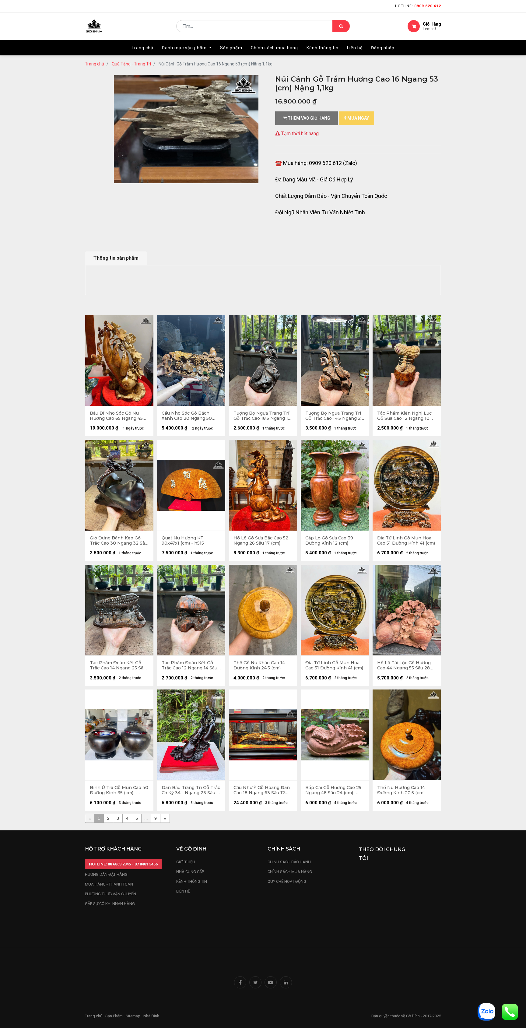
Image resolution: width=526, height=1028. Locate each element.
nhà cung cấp (190, 871)
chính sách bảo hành (289, 862)
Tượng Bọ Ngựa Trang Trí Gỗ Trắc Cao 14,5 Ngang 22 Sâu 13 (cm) (334, 416)
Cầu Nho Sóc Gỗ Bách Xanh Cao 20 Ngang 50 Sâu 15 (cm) (187, 416)
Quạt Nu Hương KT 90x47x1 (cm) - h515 (183, 540)
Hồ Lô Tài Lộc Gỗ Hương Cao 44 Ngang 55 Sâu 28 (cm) (404, 665)
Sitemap (133, 1016)
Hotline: (418, 6)
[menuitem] (142, 47)
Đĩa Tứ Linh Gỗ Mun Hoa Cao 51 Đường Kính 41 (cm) (406, 540)
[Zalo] (486, 1011)
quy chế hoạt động (287, 881)
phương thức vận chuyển (110, 894)
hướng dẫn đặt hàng (106, 874)
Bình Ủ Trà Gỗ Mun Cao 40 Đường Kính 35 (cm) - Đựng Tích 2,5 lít (119, 790)
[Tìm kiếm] (341, 26)
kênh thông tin (191, 881)
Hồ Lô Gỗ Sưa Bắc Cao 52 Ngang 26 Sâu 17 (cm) (260, 540)
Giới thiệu (186, 862)
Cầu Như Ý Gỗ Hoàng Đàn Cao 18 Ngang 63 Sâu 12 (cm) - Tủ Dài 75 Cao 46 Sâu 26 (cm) (261, 790)
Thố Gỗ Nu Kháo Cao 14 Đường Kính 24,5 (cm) (259, 665)
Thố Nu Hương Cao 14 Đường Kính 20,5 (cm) (401, 790)
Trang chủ (94, 63)
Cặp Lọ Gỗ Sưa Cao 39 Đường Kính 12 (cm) (329, 540)
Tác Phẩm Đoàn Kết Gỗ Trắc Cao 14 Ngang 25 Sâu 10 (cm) (118, 665)
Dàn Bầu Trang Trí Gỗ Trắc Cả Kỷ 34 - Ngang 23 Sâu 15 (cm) (191, 790)
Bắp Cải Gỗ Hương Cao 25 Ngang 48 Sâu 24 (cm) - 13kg (333, 790)
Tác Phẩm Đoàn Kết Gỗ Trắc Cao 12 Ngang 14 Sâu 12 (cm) (189, 665)
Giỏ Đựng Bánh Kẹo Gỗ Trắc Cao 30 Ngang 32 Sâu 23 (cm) (119, 540)
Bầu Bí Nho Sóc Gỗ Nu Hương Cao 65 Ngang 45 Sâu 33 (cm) (116, 416)
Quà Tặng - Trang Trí (131, 63)
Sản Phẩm (114, 1016)
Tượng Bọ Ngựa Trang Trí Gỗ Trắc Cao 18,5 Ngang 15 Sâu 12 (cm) (261, 416)
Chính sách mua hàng (290, 871)
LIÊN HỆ (183, 891)
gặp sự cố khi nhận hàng (110, 903)
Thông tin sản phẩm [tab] (116, 258)
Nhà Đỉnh (151, 1016)
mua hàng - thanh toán (109, 884)
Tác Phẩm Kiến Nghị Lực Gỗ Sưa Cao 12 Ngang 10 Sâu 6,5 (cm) (404, 416)
